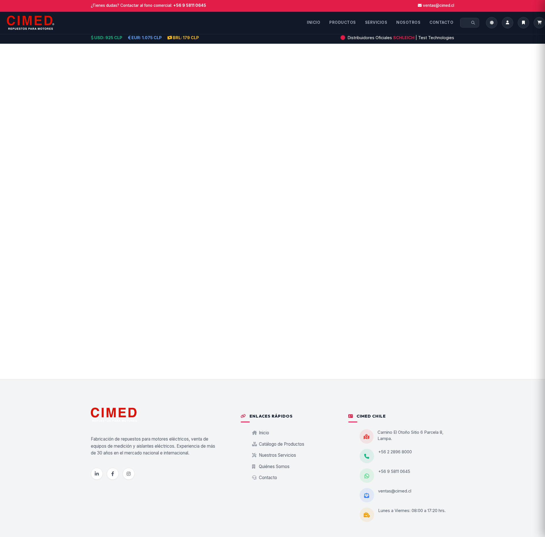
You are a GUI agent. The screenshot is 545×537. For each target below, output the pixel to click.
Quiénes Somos (274, 466)
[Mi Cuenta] (507, 22)
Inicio (263, 432)
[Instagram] (129, 474)
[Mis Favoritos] (523, 22)
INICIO (313, 22)
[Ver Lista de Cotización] (539, 22)
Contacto (267, 477)
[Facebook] (113, 474)
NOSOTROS (408, 22)
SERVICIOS (376, 22)
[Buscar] (473, 22)
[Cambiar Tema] (491, 22)
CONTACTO (441, 22)
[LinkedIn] (97, 474)
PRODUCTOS (342, 22)
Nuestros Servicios (277, 455)
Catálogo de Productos (281, 444)
